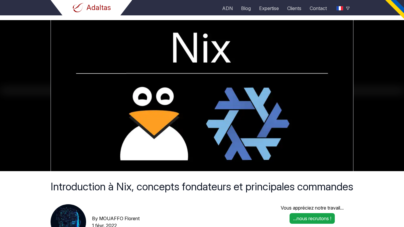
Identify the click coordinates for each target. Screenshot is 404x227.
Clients (294, 8)
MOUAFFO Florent (119, 218)
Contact (318, 8)
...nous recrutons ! (312, 218)
